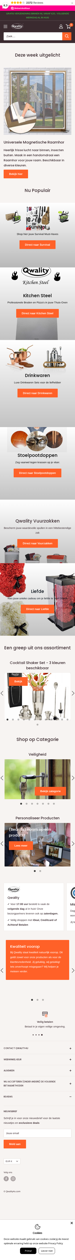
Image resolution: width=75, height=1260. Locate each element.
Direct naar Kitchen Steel (37, 313)
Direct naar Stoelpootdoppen (37, 472)
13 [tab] (37, 725)
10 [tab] (56, 720)
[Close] (72, 1223)
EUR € (9, 1161)
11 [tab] (62, 720)
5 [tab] (29, 720)
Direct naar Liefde (37, 608)
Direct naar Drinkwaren (37, 393)
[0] (68, 26)
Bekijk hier (16, 173)
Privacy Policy (55, 1243)
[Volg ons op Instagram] (13, 1178)
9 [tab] (51, 720)
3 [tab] (18, 720)
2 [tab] (13, 720)
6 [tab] (35, 720)
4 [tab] (24, 720)
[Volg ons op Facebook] (6, 1178)
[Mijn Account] (61, 26)
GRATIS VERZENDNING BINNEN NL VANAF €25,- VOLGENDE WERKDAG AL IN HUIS (37, 15)
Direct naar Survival (37, 244)
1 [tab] (7, 720)
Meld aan (15, 1144)
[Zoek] (66, 36)
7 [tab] (40, 720)
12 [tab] (67, 720)
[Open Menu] (5, 26)
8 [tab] (46, 720)
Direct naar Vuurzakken (37, 543)
